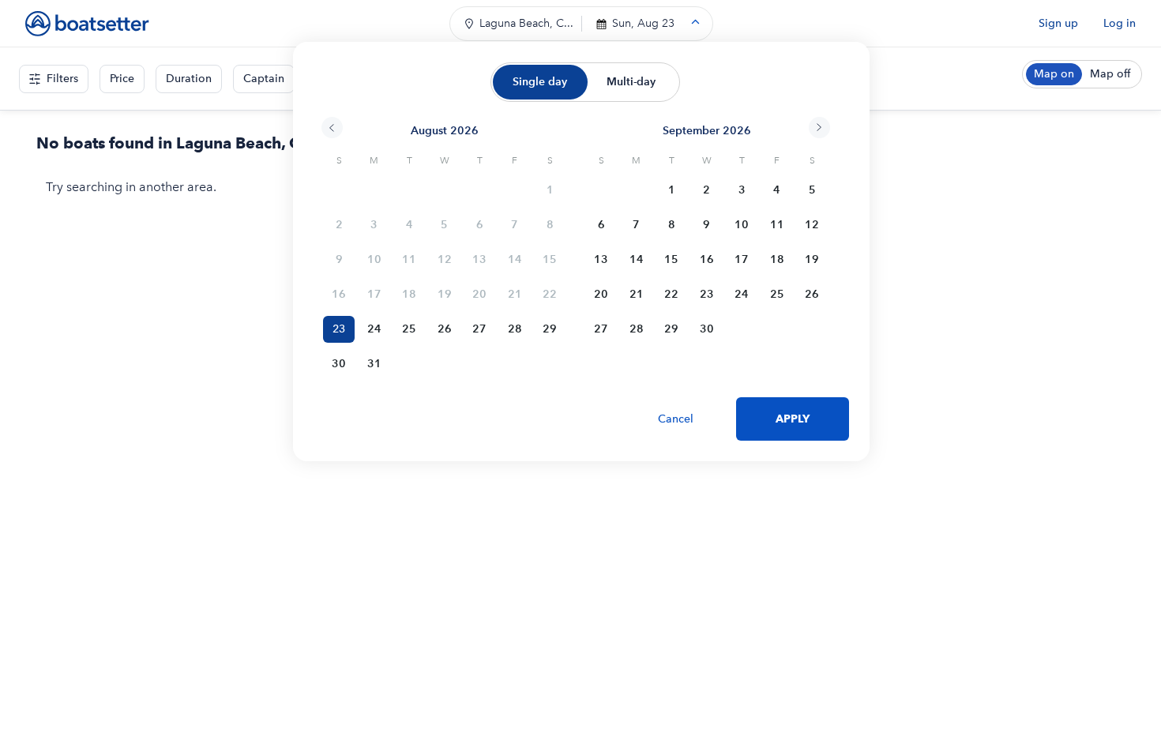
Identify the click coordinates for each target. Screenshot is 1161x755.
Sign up (1058, 23)
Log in (1119, 23)
